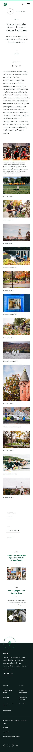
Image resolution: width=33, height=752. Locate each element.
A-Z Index (6, 732)
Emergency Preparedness (23, 691)
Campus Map (7, 710)
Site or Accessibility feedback (11, 736)
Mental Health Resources (23, 698)
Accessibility (22, 704)
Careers (21, 686)
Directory (6, 697)
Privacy (5, 727)
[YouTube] (17, 746)
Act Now (7, 673)
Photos (16, 20)
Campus (10, 516)
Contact (5, 686)
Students (10, 537)
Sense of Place (13, 530)
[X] (9, 746)
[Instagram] (13, 746)
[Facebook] (4, 746)
